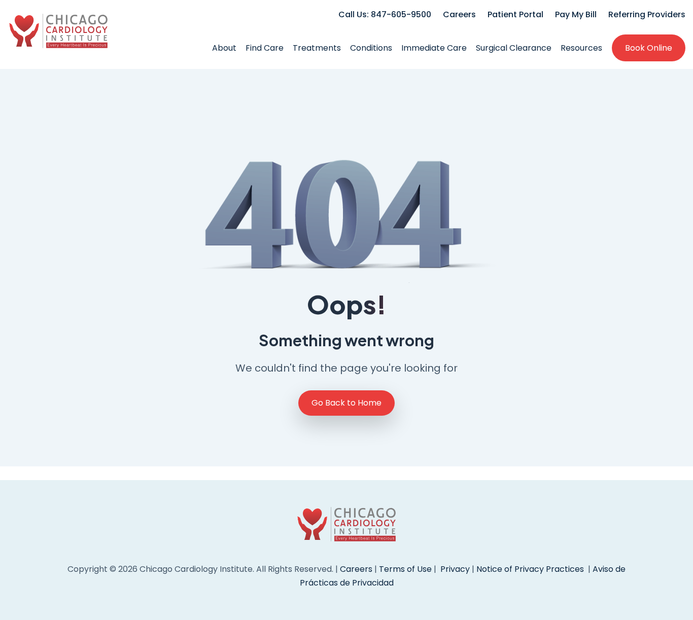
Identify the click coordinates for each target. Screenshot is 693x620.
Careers (356, 569)
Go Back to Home (346, 403)
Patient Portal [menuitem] (515, 14)
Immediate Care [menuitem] (434, 48)
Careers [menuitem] (459, 14)
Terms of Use (406, 569)
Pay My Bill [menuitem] (576, 14)
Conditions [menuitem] (371, 48)
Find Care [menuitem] (265, 48)
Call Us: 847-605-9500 (384, 14)
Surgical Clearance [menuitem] (513, 48)
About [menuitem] (224, 48)
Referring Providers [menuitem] (646, 14)
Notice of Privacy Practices (530, 569)
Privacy (455, 569)
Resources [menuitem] (581, 48)
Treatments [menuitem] (317, 48)
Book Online (648, 48)
